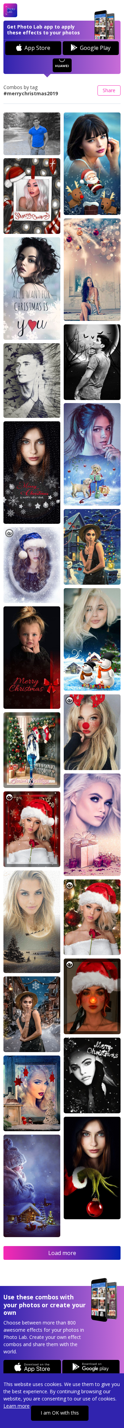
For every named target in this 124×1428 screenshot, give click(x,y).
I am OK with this (60, 1412)
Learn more (16, 1406)
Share (109, 90)
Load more (62, 1253)
